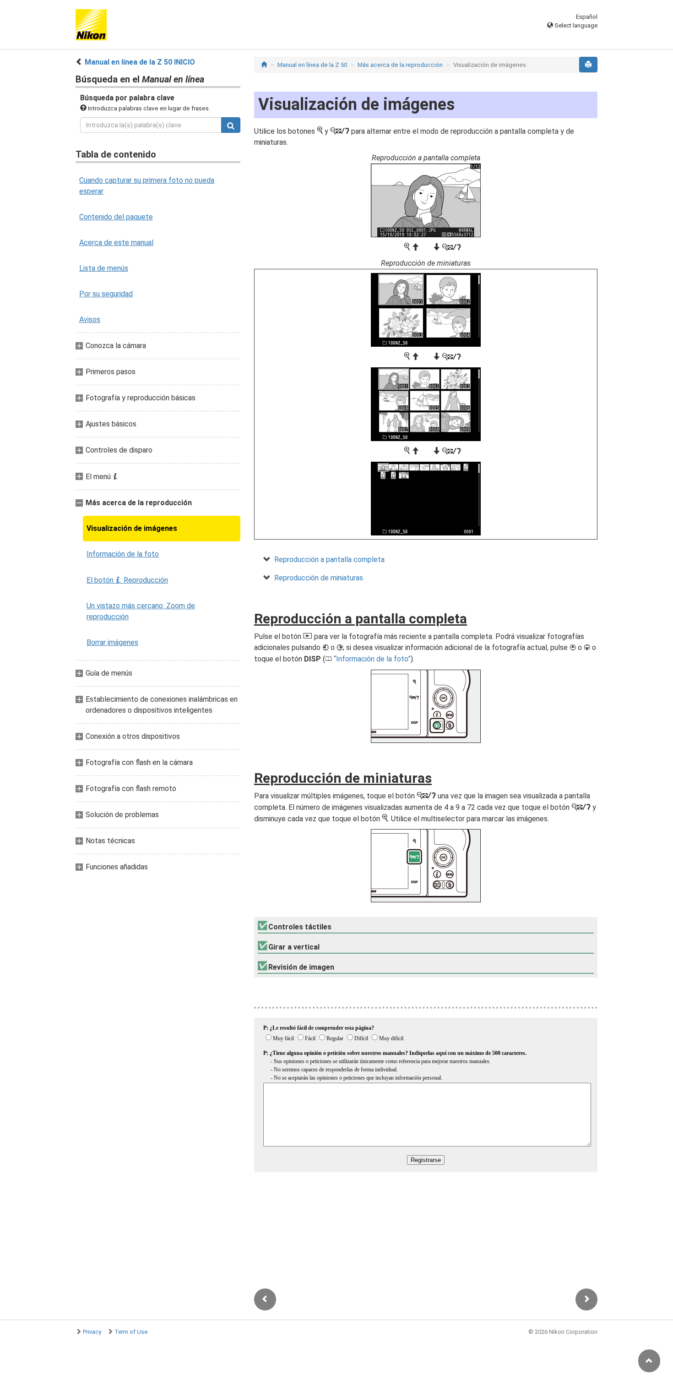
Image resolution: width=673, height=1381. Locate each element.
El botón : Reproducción (127, 579)
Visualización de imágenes (132, 528)
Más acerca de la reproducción (400, 64)
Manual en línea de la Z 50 (312, 64)
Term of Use (130, 1331)
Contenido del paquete (116, 217)
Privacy (92, 1331)
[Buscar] (230, 125)
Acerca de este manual (116, 242)
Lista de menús (103, 268)
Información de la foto (123, 554)
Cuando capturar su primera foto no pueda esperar (146, 186)
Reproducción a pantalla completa (329, 559)
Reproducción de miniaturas (318, 577)
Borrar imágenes (112, 642)
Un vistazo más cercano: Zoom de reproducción (141, 611)
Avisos (89, 319)
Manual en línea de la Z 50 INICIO (140, 62)
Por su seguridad (106, 293)
